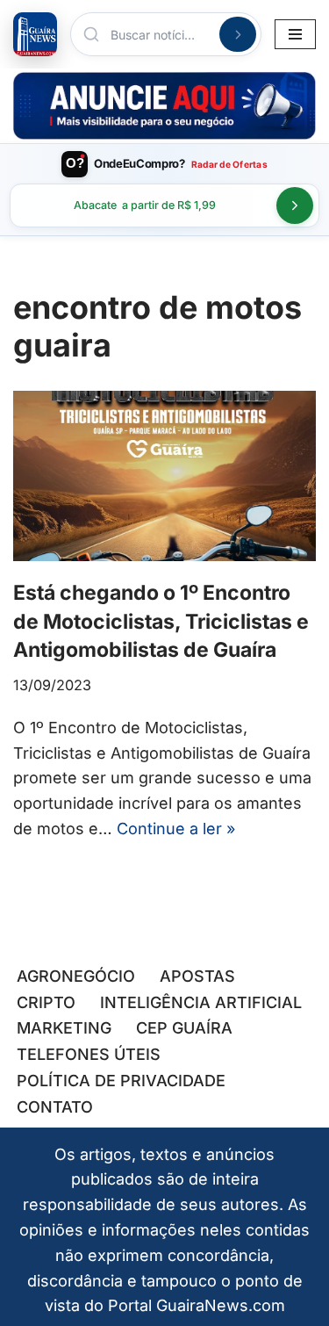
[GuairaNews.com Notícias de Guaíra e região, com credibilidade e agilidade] (35, 34)
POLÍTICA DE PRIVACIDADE (121, 1080)
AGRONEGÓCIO (76, 976)
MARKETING (64, 1028)
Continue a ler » (176, 828)
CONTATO (55, 1107)
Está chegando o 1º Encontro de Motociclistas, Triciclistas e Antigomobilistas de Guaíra (161, 620)
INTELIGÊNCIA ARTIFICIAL (201, 1002)
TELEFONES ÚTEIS (89, 1054)
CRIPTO (46, 1002)
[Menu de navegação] (295, 34)
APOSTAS (197, 976)
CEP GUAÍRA (184, 1028)
